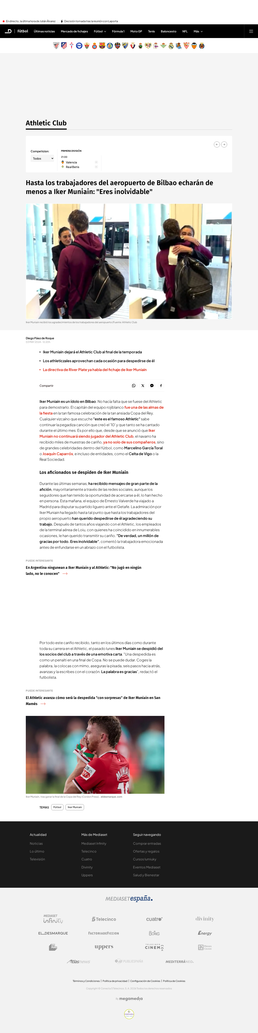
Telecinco (89, 851)
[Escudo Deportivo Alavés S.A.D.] (79, 45)
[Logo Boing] (154, 933)
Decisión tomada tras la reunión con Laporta (91, 21)
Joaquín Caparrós (58, 453)
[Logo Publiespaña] (129, 961)
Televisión (37, 859)
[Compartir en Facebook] (160, 386)
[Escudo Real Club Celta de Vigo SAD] (71, 45)
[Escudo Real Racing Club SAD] (140, 45)
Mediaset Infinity (93, 843)
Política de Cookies (174, 980)
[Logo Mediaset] (129, 901)
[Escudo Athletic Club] (56, 45)
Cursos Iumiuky (144, 859)
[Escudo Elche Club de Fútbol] (86, 45)
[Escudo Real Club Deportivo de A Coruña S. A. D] (155, 45)
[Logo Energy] (205, 933)
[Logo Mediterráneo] (179, 961)
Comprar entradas (147, 843)
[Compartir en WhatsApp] (133, 386)
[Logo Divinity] (205, 919)
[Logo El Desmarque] (53, 933)
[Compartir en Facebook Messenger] (151, 386)
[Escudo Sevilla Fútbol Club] (186, 45)
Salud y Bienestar (146, 875)
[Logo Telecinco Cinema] (154, 947)
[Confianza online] (129, 1018)
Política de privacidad (115, 980)
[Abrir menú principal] (251, 31)
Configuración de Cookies (145, 980)
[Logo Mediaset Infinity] (53, 919)
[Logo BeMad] (53, 947)
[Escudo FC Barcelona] (102, 45)
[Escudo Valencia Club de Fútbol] (194, 45)
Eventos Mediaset (146, 867)
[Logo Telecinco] (104, 919)
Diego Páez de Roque (40, 338)
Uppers (87, 875)
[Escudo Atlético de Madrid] (63, 45)
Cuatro (86, 859)
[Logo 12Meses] (205, 947)
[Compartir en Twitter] (142, 386)
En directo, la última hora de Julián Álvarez (30, 21)
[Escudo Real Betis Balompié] (163, 45)
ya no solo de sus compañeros (129, 442)
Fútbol (23, 31)
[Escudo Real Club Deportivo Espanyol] (94, 45)
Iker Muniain (75, 807)
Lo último (37, 851)
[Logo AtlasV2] (78, 961)
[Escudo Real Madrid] (171, 45)
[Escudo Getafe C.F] (109, 45)
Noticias (36, 843)
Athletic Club (46, 123)
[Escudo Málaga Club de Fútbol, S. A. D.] (125, 45)
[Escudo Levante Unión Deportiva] (117, 45)
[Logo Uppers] (104, 947)
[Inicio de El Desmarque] (8, 31)
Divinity (87, 867)
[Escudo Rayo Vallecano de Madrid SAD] (148, 45)
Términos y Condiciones (86, 980)
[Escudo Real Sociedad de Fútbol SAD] (178, 45)
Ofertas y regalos (146, 851)
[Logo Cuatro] (154, 919)
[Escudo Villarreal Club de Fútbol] (201, 45)
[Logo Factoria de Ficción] (103, 933)
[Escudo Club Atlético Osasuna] (132, 45)
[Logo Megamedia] (131, 998)
